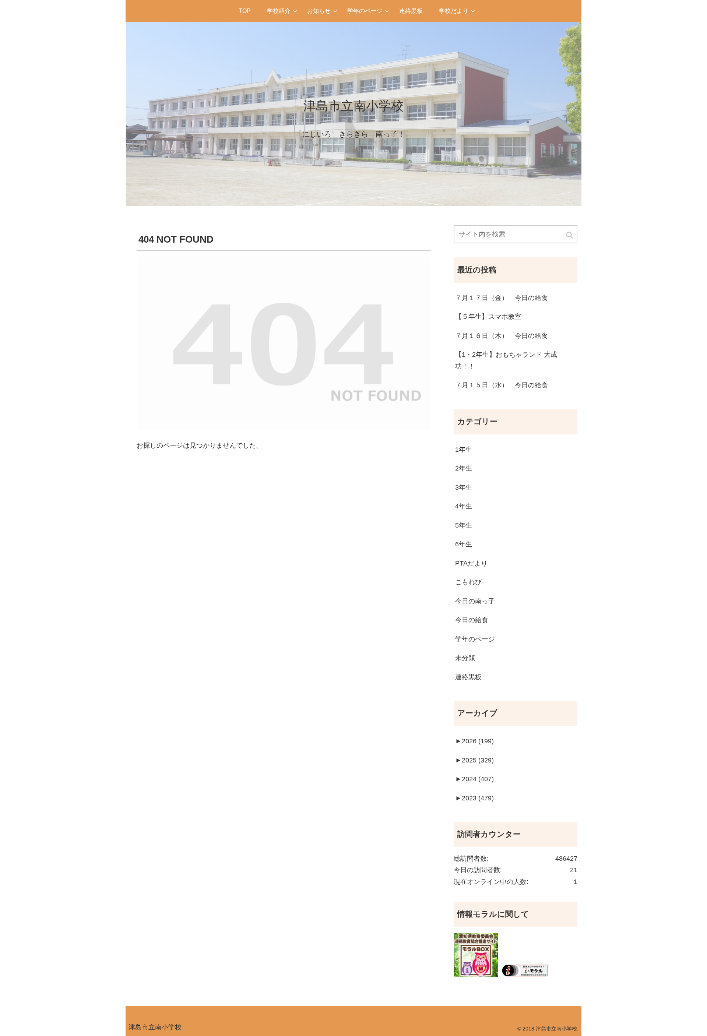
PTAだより (471, 563)
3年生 (463, 487)
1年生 (463, 449)
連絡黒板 (468, 677)
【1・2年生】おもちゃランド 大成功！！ (506, 360)
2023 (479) (474, 798)
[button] (570, 235)
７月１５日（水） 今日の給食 (501, 385)
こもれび (468, 582)
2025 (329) (474, 760)
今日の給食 (471, 620)
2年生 (463, 468)
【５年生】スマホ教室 (488, 316)
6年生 (463, 544)
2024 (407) (474, 779)
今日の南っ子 (475, 601)
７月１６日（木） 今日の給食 (501, 335)
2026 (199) (474, 741)
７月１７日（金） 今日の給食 (501, 298)
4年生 (463, 506)
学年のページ (475, 639)
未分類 (465, 658)
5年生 (463, 525)
